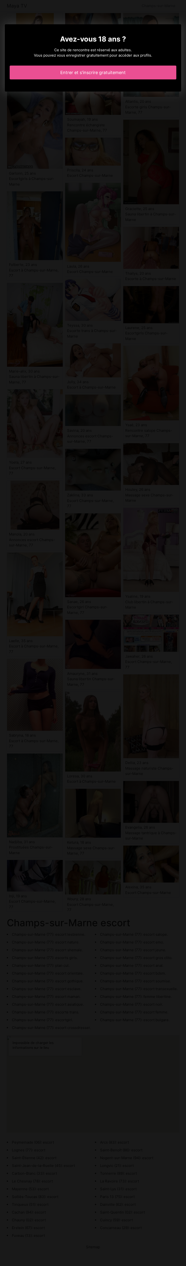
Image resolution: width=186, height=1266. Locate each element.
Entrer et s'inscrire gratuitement (93, 72)
